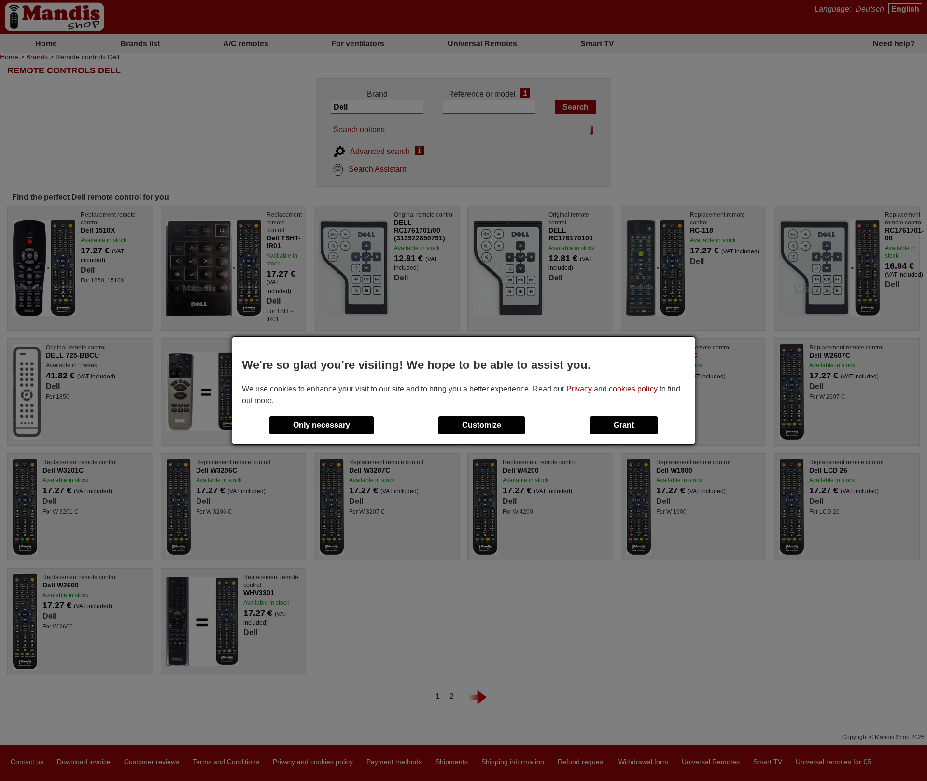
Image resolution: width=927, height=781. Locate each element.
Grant (624, 425)
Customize (481, 425)
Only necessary (321, 425)
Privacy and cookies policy (612, 389)
